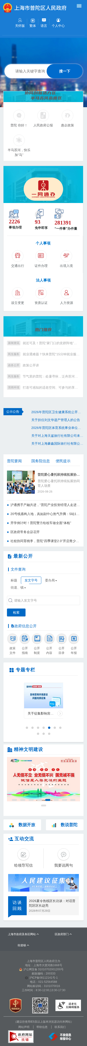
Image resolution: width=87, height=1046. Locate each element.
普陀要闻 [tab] (14, 461)
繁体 (32, 25)
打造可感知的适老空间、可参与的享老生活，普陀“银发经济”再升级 (51, 387)
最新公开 (23, 556)
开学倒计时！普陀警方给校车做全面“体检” (40, 523)
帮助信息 (42, 1027)
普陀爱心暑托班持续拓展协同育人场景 (59, 474)
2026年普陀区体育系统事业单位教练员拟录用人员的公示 (57, 428)
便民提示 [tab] (63, 461)
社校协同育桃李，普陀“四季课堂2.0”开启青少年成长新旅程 (45, 541)
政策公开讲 (31, 365)
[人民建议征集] (43, 883)
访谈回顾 (17, 905)
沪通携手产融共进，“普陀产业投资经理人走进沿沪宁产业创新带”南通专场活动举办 (45, 505)
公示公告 (12, 411)
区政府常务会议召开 (25, 532)
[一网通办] (43, 184)
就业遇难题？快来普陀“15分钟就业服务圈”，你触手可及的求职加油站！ (51, 354)
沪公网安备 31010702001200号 (43, 969)
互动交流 (24, 838)
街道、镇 (17, 587)
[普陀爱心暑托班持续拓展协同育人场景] (21, 482)
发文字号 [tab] (31, 580)
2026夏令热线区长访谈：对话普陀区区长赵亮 (52, 903)
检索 (16, 612)
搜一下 (64, 71)
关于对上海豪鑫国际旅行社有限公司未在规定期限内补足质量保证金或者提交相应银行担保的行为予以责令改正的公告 (57, 443)
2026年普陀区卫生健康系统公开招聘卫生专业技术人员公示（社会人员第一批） (57, 412)
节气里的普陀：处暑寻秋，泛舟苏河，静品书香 (51, 376)
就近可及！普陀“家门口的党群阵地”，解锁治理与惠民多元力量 (51, 343)
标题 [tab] (14, 580)
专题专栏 (25, 669)
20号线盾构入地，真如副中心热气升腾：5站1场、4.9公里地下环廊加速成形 (45, 514)
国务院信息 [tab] (40, 461)
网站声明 (23, 1027)
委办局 (50, 580)
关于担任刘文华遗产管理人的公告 (55, 420)
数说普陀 (69, 824)
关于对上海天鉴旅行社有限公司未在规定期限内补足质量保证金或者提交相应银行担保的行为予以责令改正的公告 (57, 435)
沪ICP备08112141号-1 (43, 977)
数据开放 (27, 824)
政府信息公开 (25, 626)
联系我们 (60, 1027)
